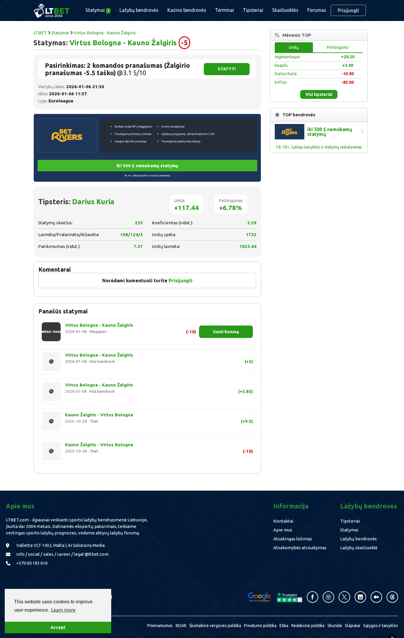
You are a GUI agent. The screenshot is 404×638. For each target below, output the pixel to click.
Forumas (316, 10)
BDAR (181, 625)
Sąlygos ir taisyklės (380, 625)
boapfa (281, 65)
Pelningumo (338, 47)
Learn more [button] (63, 610)
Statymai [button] (97, 10)
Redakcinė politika (307, 625)
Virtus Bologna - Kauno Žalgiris (105, 32)
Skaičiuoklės (285, 10)
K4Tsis (281, 82)
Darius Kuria (93, 202)
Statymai (60, 32)
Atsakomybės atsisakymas (300, 547)
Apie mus (282, 529)
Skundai (334, 625)
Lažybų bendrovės (139, 10)
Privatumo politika (260, 625)
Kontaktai (283, 520)
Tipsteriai (253, 10)
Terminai (224, 10)
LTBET (40, 32)
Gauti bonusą (226, 331)
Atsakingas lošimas (292, 538)
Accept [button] (58, 627)
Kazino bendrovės (186, 10)
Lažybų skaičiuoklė (358, 547)
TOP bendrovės (298, 114)
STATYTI (227, 69)
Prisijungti (348, 10)
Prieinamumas (160, 625)
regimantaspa (287, 56)
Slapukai (352, 625)
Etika (283, 625)
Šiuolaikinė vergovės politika (215, 625)
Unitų (294, 47)
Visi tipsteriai (319, 94)
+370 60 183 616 (32, 563)
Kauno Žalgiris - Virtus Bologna (99, 414)
